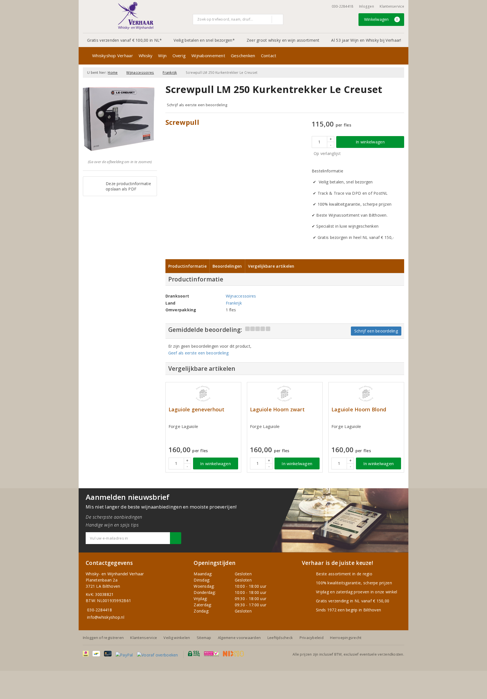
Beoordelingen (227, 266)
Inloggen (366, 6)
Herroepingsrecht (345, 637)
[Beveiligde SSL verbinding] (211, 653)
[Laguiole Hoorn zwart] (284, 393)
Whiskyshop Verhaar (112, 55)
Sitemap (204, 637)
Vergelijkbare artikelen (271, 266)
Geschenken (243, 55)
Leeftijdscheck (280, 637)
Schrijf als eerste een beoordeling (197, 104)
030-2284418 (342, 6)
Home (113, 72)
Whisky (146, 55)
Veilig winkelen (176, 637)
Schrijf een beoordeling (376, 331)
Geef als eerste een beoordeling (198, 353)
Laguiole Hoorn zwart (277, 409)
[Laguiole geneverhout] (203, 393)
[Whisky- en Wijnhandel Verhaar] (136, 16)
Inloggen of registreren (103, 637)
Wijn (162, 55)
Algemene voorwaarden (239, 637)
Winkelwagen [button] (381, 19)
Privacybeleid (312, 637)
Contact (268, 55)
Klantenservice (392, 6)
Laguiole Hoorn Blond (358, 409)
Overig (179, 55)
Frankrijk (170, 72)
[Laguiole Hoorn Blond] (366, 393)
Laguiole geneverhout (196, 409)
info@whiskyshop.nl (105, 617)
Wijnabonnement (208, 55)
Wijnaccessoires (140, 72)
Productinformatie (187, 266)
